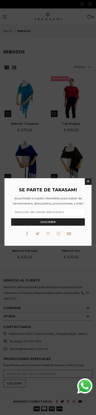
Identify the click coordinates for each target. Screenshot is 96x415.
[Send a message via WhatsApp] (85, 386)
